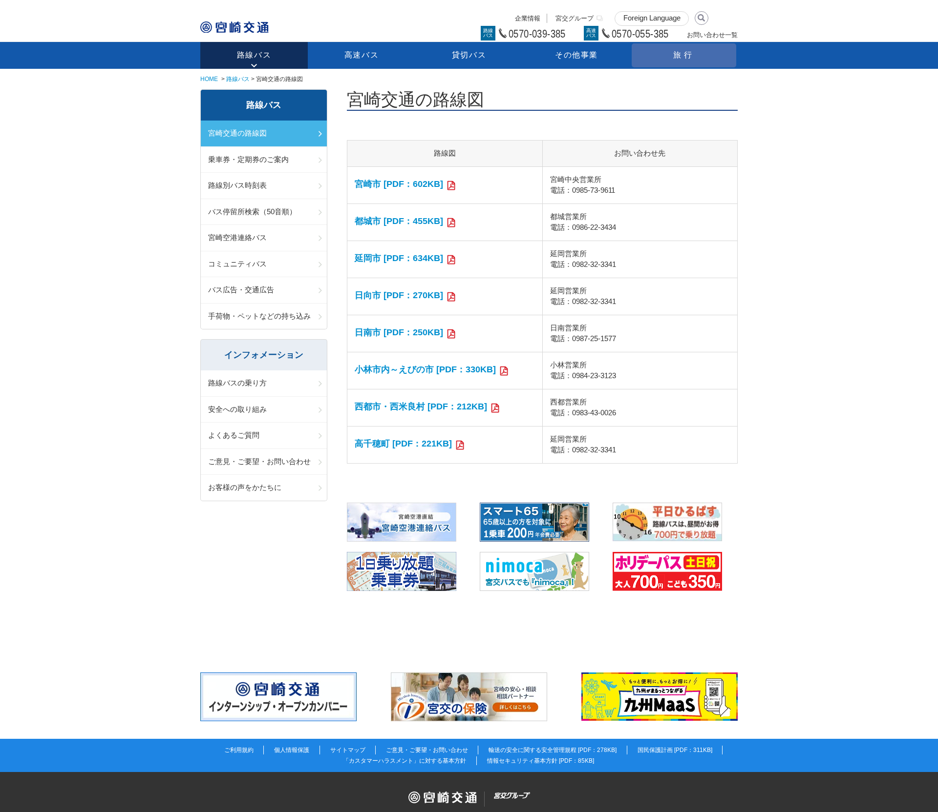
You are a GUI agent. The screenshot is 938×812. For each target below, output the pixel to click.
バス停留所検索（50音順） (252, 211)
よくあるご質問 (233, 435)
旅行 (683, 55)
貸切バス (469, 55)
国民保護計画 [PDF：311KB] (675, 750)
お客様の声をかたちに (244, 487)
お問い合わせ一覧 (712, 35)
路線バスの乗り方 (237, 383)
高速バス (361, 55)
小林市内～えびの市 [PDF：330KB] (425, 369)
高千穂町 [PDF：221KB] (403, 443)
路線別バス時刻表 (237, 185)
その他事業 (576, 55)
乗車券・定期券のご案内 (248, 159)
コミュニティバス (237, 264)
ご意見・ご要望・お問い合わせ (259, 461)
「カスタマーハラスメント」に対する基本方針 (404, 760)
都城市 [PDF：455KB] (399, 221)
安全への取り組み (237, 409)
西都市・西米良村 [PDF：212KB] (421, 406)
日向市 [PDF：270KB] (399, 295)
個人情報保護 (291, 750)
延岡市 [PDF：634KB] (399, 258)
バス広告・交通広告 (241, 289)
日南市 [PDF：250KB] (399, 332)
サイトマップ (347, 750)
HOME (209, 79)
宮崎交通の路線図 (237, 133)
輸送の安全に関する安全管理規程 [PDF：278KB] (553, 750)
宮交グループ (574, 18)
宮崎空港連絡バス (237, 237)
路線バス (254, 55)
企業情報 (527, 18)
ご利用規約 (239, 750)
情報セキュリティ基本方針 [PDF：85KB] (540, 760)
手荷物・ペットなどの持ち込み (259, 316)
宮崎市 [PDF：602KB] (399, 184)
